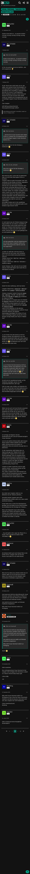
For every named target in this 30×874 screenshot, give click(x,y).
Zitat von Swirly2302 (11, 55)
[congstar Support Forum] (5, 2)
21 (20, 731)
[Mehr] (27, 30)
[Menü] (27, 2)
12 (15, 731)
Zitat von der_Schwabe (11, 165)
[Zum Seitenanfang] (27, 871)
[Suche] (19, 2)
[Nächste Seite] (23, 731)
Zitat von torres (10, 131)
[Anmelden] (23, 3)
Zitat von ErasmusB (11, 626)
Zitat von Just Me (10, 361)
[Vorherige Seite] (6, 731)
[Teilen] (27, 19)
